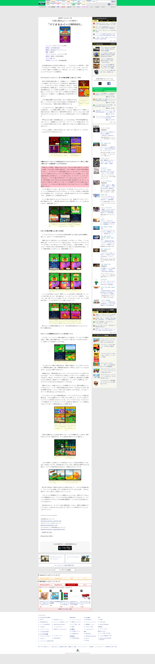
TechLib (87, 640)
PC (74, 7)
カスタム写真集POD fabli (105, 635)
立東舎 (72, 626)
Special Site (99, 44)
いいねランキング (110, 91)
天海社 (101, 619)
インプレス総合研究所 (45, 624)
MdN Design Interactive (91, 636)
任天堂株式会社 (55, 48)
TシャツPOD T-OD (75, 624)
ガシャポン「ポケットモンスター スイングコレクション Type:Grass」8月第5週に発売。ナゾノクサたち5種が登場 (108, 284)
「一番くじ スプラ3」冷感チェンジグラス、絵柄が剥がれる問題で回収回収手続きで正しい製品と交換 (105, 39)
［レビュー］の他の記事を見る (65, 565)
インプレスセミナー (58, 626)
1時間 (95, 20)
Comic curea (102, 622)
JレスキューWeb (89, 626)
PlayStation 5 (58, 578)
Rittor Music (72, 617)
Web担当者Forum (44, 622)
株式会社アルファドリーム (58, 50)
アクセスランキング (101, 18)
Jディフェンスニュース (91, 622)
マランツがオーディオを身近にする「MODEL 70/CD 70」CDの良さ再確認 (108, 49)
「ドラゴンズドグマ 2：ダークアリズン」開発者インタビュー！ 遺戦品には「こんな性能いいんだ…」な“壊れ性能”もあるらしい (108, 233)
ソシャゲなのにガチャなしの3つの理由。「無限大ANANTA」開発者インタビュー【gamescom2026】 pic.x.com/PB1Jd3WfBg (105, 106)
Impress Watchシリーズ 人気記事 (105, 310)
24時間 (101, 20)
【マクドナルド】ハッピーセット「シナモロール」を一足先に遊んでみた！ (108, 376)
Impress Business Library (59, 624)
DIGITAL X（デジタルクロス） (60, 629)
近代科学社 (72, 636)
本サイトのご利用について (44, 646)
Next (89, 598)
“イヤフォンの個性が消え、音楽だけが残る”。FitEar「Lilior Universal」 (108, 60)
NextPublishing (57, 638)
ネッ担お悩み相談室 (44, 631)
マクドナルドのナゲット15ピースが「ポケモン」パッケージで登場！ (108, 355)
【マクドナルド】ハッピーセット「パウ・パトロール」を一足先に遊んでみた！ (108, 370)
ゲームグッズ (71, 584)
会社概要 (91, 646)
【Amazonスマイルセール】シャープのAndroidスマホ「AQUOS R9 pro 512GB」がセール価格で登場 (105, 24)
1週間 (107, 20)
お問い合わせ (54, 646)
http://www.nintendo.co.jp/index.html (51, 521)
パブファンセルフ (103, 628)
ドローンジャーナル (44, 629)
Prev (40, 598)
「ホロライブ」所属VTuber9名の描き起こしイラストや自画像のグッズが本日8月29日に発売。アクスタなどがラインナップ (108, 305)
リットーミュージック (76, 619)
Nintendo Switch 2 (45, 578)
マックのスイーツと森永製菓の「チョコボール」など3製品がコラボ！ (108, 382)
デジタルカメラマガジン (45, 636)
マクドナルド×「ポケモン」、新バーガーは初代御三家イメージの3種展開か (108, 365)
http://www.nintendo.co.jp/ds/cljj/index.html (53, 529)
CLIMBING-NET (74, 633)
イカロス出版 (87, 617)
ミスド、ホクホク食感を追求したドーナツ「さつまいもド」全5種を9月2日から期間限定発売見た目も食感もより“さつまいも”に (105, 28)
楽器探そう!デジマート (76, 622)
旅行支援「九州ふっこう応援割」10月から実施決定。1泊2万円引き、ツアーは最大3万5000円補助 (105, 319)
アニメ (85, 578)
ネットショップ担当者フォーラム (61, 622)
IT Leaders (42, 626)
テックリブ (86, 638)
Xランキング (99, 88)
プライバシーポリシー (83, 646)
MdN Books (88, 633)
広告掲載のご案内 (63, 646)
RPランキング (98, 91)
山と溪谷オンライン (75, 631)
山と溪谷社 (72, 629)
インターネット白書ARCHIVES (47, 641)
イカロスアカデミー (90, 629)
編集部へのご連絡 (72, 646)
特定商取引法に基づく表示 (111, 646)
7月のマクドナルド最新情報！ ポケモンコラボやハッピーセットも (106, 336)
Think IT (41, 619)
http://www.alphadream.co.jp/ (49, 525)
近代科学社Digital (75, 638)
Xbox (71, 578)
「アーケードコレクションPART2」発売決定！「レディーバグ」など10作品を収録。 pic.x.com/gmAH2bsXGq (105, 118)
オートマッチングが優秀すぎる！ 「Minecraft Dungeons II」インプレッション (108, 149)
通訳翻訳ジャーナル (90, 624)
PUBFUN (100, 626)
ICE (99, 617)
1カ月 (113, 20)
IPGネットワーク (102, 631)
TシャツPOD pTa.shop (105, 633)
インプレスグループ (99, 646)
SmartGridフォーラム (58, 619)
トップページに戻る (65, 570)
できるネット (43, 638)
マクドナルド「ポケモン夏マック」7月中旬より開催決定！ (108, 346)
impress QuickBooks (104, 624)
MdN (85, 631)
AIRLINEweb (88, 619)
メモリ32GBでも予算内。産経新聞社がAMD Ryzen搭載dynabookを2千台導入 (108, 55)
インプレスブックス (58, 635)
